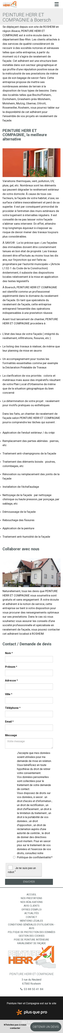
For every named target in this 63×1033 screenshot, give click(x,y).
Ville (8, 694)
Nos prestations (31, 898)
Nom (9, 653)
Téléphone (12, 707)
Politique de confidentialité (34, 857)
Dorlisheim (9, 99)
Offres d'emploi (31, 909)
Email (9, 721)
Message (11, 735)
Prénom (11, 666)
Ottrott (41, 103)
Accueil (31, 894)
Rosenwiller (10, 107)
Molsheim (9, 103)
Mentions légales (31, 920)
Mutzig (20, 103)
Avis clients (31, 905)
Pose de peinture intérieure (31, 939)
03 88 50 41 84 (33, 989)
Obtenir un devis (46, 1026)
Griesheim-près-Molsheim (33, 99)
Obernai (31, 103)
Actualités (31, 913)
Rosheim (23, 107)
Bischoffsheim (41, 95)
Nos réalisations (31, 902)
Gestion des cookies (32, 935)
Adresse (11, 680)
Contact (31, 917)
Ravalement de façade (31, 943)
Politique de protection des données (31, 932)
